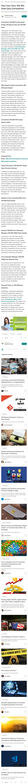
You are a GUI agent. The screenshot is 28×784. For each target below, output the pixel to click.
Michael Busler (7, 610)
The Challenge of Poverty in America (13, 637)
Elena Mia (6, 712)
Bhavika (6, 390)
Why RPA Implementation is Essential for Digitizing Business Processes (13, 703)
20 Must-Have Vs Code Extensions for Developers (13, 773)
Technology (4, 334)
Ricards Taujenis (8, 425)
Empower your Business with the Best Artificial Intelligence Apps (13, 489)
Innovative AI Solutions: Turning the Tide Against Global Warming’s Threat (13, 739)
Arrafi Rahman (7, 746)
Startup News (7, 535)
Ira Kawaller (7, 644)
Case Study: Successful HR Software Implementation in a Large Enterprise (13, 381)
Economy (12, 334)
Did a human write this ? (9, 670)
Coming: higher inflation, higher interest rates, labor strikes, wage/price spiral (14, 600)
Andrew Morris (7, 462)
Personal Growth (5, 558)
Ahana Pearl (7, 499)
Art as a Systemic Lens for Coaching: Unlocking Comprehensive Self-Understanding (13, 564)
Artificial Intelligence (6, 667)
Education (19, 334)
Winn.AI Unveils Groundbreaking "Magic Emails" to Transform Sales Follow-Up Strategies (14, 527)
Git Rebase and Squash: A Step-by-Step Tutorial (12, 418)
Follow (24, 16)
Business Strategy (6, 522)
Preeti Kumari (7, 573)
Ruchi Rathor (7, 676)
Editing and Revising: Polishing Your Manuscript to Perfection (12, 452)
